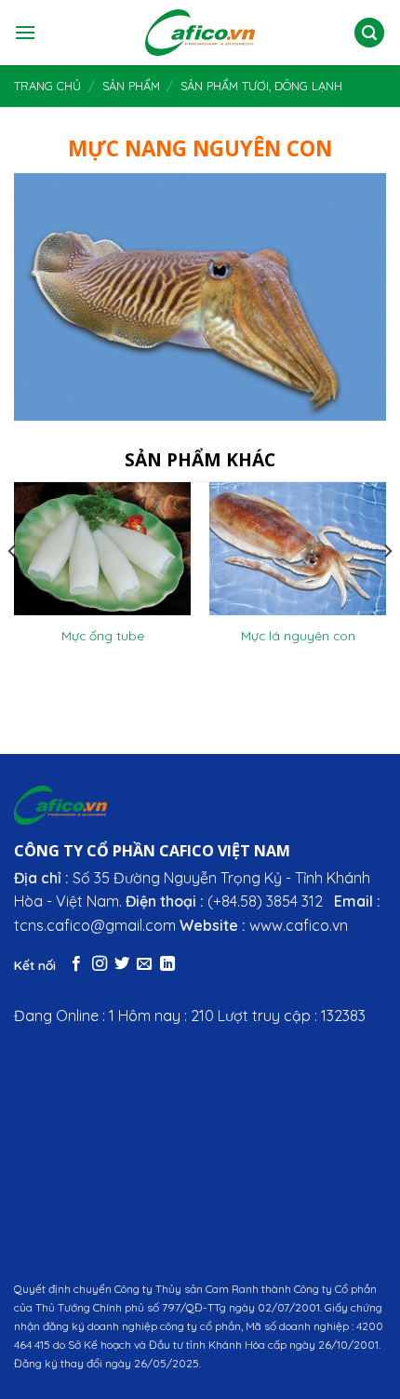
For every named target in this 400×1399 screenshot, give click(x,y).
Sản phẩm (131, 85)
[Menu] (25, 32)
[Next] (387, 588)
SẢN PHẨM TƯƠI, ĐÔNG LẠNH (261, 85)
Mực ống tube (102, 635)
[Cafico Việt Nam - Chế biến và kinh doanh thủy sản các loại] (200, 32)
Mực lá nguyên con (298, 635)
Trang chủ (47, 85)
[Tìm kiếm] (369, 33)
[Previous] (13, 588)
